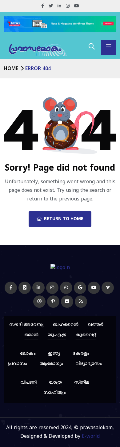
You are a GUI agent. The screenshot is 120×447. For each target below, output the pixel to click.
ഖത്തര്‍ (95, 324)
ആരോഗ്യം (51, 363)
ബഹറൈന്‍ (65, 324)
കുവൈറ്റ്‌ (85, 335)
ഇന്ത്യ (54, 353)
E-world (91, 436)
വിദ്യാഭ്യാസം (88, 363)
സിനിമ (81, 382)
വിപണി (28, 382)
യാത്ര (55, 382)
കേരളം (81, 353)
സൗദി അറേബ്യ (26, 324)
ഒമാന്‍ (31, 335)
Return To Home (63, 219)
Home (11, 69)
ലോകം (28, 353)
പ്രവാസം (17, 363)
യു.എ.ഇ (56, 335)
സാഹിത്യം (54, 392)
